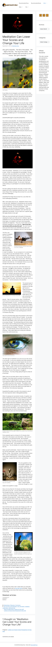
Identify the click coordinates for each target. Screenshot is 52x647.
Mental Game (7, 605)
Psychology (18, 605)
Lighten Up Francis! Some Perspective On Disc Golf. (15, 610)
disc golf (6, 606)
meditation (27, 606)
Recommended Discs (24, 3)
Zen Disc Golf (18, 588)
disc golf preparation (12, 606)
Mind (45, 3)
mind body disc (12, 607)
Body (20, 7)
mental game (5, 607)
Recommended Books (36, 3)
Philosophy (12, 605)
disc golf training (20, 606)
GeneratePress (34, 645)
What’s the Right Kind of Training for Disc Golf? (14, 609)
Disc (26, 7)
